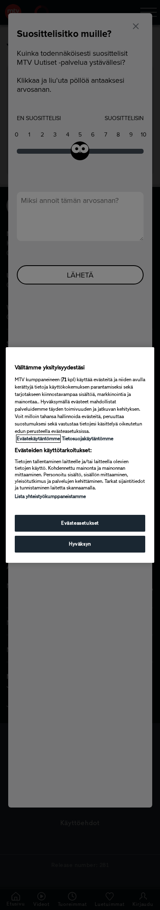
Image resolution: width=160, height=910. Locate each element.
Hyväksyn (80, 544)
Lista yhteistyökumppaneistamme (50, 496)
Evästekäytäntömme (38, 438)
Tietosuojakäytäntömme (87, 438)
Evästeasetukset (80, 523)
